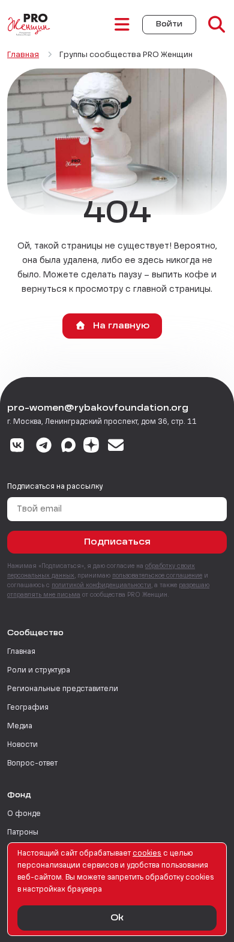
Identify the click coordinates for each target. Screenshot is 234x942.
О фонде (24, 814)
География (28, 707)
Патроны (22, 832)
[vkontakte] (17, 446)
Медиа (19, 726)
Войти (169, 24)
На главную (120, 326)
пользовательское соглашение (157, 576)
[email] (116, 446)
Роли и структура (38, 670)
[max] (68, 446)
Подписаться (117, 542)
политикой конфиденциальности (101, 585)
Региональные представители (62, 689)
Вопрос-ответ (32, 763)
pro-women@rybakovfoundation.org (97, 408)
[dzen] (91, 446)
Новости (22, 745)
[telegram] (44, 446)
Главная (21, 652)
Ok (117, 918)
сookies (147, 853)
